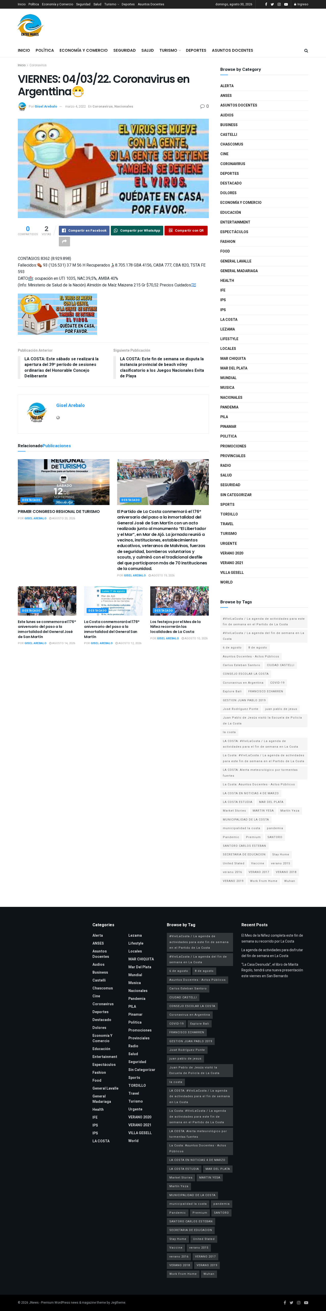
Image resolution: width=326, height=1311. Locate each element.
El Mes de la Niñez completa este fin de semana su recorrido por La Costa (272, 938)
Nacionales (123, 106)
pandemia (275, 828)
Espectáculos (234, 232)
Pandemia (229, 407)
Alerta (227, 86)
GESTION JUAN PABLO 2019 (244, 700)
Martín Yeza (290, 811)
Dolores (228, 193)
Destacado (31, 500)
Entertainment (235, 222)
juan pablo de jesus (281, 709)
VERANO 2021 (231, 563)
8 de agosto (257, 647)
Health (227, 280)
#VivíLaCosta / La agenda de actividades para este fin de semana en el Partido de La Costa (264, 622)
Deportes (128, 4)
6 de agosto (232, 647)
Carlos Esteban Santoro (241, 665)
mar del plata (233, 368)
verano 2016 (232, 872)
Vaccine (257, 863)
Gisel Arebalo (46, 106)
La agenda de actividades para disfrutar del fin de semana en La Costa (272, 952)
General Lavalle (235, 261)
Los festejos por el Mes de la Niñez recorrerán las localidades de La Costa (175, 626)
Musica (227, 387)
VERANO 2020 (231, 553)
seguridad (230, 485)
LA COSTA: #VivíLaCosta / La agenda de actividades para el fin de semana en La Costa (260, 744)
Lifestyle (229, 339)
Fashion (227, 241)
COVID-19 (277, 683)
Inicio (21, 4)
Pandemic (231, 837)
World (226, 582)
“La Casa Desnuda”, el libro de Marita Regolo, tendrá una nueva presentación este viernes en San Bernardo (272, 970)
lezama (227, 329)
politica (228, 436)
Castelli (228, 134)
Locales (228, 348)
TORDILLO (229, 514)
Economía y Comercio (57, 4)
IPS (223, 300)
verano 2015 (280, 863)
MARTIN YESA (263, 811)
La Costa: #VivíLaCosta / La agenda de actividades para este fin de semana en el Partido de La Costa (263, 758)
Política (34, 4)
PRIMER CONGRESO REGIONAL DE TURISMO (59, 511)
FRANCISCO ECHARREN (265, 691)
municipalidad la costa (241, 828)
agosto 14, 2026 (63, 643)
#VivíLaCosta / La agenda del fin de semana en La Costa (263, 636)
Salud (97, 4)
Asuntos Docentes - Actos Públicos (251, 656)
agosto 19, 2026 (162, 575)
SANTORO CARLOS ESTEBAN (244, 846)
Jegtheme (118, 1302)
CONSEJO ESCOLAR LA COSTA (246, 674)
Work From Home (264, 881)
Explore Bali (232, 691)
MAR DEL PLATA (271, 802)
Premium (253, 837)
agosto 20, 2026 (63, 518)
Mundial (228, 378)
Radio (225, 465)
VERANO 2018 (286, 872)
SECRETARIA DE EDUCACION (244, 854)
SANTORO (274, 837)
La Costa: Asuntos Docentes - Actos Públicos (259, 784)
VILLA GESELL (232, 572)
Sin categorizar (236, 495)
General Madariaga (239, 271)
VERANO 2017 (259, 872)
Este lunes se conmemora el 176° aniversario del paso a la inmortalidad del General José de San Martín (47, 629)
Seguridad (83, 4)
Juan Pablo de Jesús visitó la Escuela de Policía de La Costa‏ (262, 720)
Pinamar (228, 426)
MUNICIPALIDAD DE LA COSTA (246, 819)
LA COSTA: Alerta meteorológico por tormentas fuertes (260, 773)
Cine (224, 154)
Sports (227, 504)
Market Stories (234, 811)
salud (226, 475)
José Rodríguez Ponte (241, 709)
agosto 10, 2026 (196, 638)
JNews (34, 1302)
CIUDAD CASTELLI (280, 665)
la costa (229, 732)
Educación (230, 212)
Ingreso (302, 4)
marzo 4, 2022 (75, 106)
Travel (227, 524)
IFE (222, 290)
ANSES (226, 95)
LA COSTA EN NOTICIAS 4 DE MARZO (251, 793)
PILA (224, 417)
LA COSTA (228, 319)
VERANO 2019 (233, 881)
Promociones (233, 446)
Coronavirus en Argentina (243, 683)
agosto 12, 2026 (129, 643)
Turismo (110, 4)
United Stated (233, 863)
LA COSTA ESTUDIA (237, 802)
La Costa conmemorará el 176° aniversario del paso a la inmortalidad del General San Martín (112, 629)
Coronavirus (38, 65)
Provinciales (233, 456)
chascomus (231, 144)
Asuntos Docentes (151, 4)
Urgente (228, 543)
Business (229, 125)
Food (225, 251)
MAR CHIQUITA (233, 358)
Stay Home (280, 854)
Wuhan (289, 881)
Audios (227, 115)
